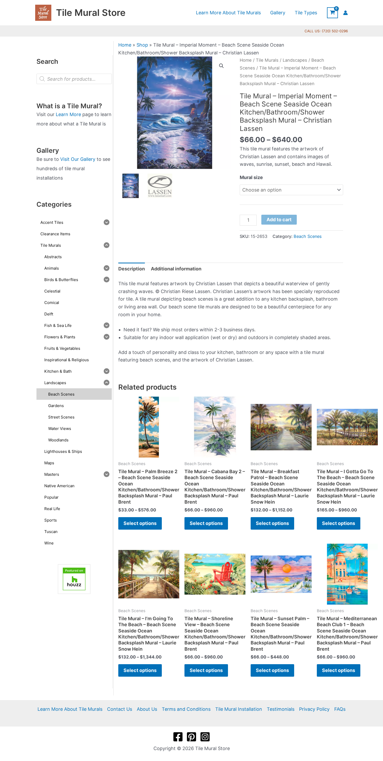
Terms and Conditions (186, 709)
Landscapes (295, 60)
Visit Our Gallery (77, 159)
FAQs (339, 709)
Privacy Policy (314, 709)
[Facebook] (178, 737)
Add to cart (279, 219)
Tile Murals (267, 60)
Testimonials (280, 709)
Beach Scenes (308, 236)
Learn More (68, 114)
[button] (221, 66)
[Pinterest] (191, 737)
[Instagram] (205, 737)
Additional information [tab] (176, 268)
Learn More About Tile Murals (70, 709)
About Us (147, 709)
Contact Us (119, 709)
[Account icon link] (345, 12)
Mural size (251, 177)
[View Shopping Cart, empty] (332, 12)
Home (124, 45)
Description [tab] (131, 268)
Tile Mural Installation (238, 709)
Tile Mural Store (91, 12)
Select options (140, 523)
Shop (142, 45)
